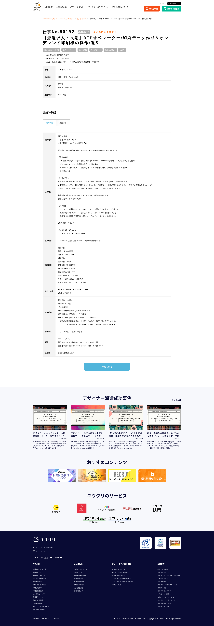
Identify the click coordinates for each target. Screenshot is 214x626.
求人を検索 (153, 9)
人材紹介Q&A (78, 578)
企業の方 (161, 564)
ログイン (161, 3)
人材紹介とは (78, 572)
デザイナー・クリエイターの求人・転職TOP (58, 19)
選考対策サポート (80, 591)
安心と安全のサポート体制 (166, 597)
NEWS (57, 557)
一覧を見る (174, 400)
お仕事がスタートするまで (121, 572)
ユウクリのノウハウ (164, 591)
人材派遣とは (37, 572)
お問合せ (56, 618)
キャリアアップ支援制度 (41, 606)
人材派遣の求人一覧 (39, 569)
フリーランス (76, 6)
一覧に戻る (107, 366)
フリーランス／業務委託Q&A (121, 578)
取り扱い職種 (162, 588)
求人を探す (45, 557)
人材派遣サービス (163, 572)
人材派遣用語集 (38, 591)
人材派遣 (48, 6)
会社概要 (36, 618)
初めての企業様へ (163, 569)
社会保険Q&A (37, 603)
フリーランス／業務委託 (121, 564)
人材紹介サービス (163, 578)
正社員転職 (61, 6)
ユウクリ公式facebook (44, 547)
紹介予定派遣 (37, 581)
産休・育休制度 (38, 600)
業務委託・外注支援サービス (167, 585)
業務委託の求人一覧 (118, 569)
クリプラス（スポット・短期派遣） (169, 575)
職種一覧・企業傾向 (39, 585)
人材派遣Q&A (37, 588)
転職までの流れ (79, 585)
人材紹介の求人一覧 (80, 569)
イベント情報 (90, 7)
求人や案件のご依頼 (164, 603)
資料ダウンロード (163, 606)
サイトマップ (46, 618)
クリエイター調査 (163, 594)
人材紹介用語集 (79, 581)
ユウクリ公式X (41, 551)
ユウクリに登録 (173, 9)
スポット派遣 (116, 585)
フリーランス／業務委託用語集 (122, 581)
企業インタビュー (103, 7)
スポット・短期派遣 (39, 578)
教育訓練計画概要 (39, 609)
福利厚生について (39, 597)
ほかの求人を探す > (105, 32)
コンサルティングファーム (166, 600)
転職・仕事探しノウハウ (120, 7)
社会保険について (39, 594)
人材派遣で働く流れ (39, 575)
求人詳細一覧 (81, 19)
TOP (34, 557)
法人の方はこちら (174, 3)
